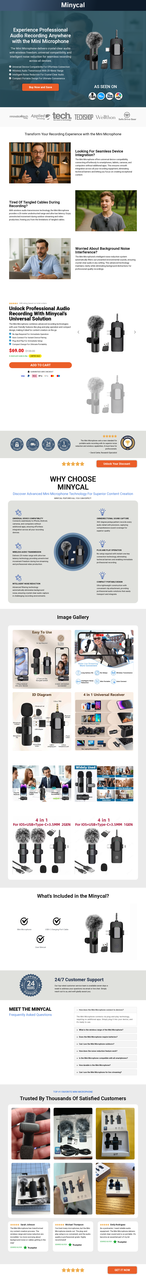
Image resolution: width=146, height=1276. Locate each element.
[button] (35, 356)
